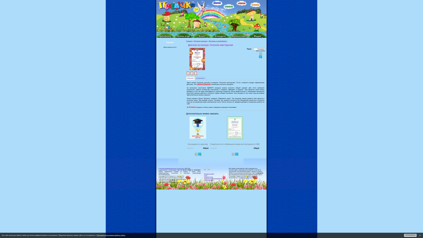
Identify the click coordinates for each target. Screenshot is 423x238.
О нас (205, 175)
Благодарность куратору (198, 144)
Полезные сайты (208, 180)
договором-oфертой (245, 177)
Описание (190, 78)
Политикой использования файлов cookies (111, 235)
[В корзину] (196, 154)
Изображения (200, 78)
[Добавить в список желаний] (260, 56)
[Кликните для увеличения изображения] (197, 59)
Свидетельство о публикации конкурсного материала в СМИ (235, 144)
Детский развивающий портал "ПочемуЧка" (172, 168)
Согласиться (410, 235)
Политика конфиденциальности (213, 178)
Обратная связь (208, 177)
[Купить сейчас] (260, 53)
